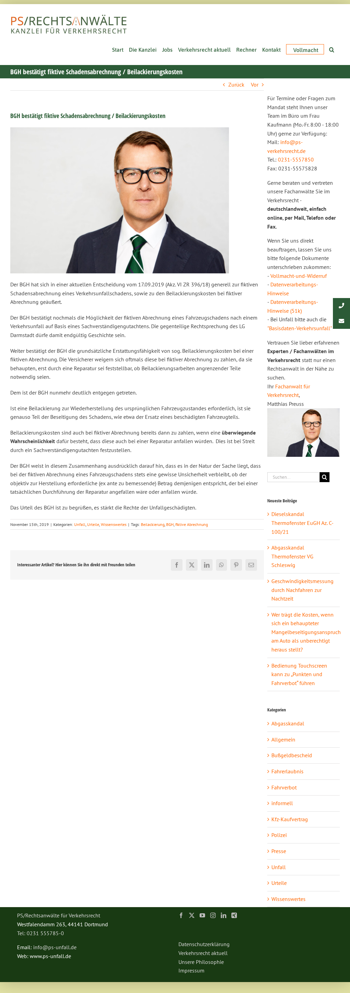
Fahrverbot (284, 787)
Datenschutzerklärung (204, 944)
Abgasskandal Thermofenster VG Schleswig (292, 556)
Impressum (191, 970)
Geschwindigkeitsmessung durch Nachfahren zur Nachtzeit (302, 590)
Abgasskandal (287, 723)
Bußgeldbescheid (291, 755)
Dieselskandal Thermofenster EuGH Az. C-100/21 (302, 523)
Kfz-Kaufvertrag (289, 819)
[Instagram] (213, 915)
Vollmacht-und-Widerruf (298, 275)
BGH (170, 524)
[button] (331, 49)
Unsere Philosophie (201, 961)
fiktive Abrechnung (191, 524)
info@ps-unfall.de (55, 947)
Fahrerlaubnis (287, 771)
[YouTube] (202, 915)
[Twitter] (191, 915)
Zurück (236, 84)
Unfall (79, 524)
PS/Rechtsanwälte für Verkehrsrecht (58, 915)
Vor (254, 84)
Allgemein (283, 739)
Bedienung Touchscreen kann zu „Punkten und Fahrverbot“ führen (299, 674)
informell (282, 803)
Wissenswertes (113, 524)
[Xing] (234, 915)
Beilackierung (152, 524)
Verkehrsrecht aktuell (203, 953)
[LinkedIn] (223, 915)
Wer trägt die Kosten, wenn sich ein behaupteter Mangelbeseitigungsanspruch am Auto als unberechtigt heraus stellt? (306, 632)
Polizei (279, 834)
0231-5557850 (296, 159)
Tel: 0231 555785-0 (40, 933)
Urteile (93, 524)
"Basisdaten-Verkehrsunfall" (299, 328)
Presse (278, 851)
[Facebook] (181, 915)
